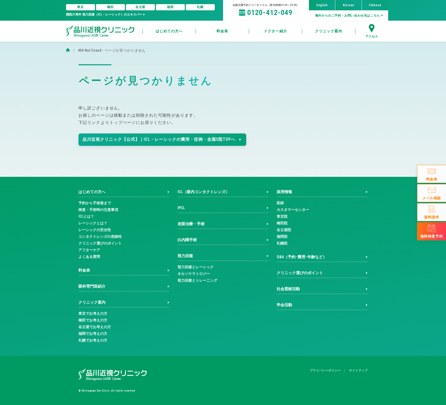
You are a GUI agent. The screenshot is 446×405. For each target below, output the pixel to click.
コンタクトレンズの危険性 (100, 236)
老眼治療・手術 (191, 223)
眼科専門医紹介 (92, 286)
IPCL (181, 207)
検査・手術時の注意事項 (98, 210)
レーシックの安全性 (94, 230)
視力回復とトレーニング (197, 280)
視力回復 (185, 255)
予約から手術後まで (94, 203)
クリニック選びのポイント (100, 243)
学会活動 (284, 305)
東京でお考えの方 (92, 313)
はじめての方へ (92, 191)
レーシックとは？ (92, 223)
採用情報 (284, 191)
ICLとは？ (86, 216)
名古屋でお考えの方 (94, 327)
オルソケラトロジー (194, 274)
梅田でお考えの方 (92, 320)
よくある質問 (89, 257)
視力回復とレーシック (196, 267)
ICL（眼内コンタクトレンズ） (203, 191)
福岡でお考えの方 (92, 333)
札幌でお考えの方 (92, 340)
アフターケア (89, 250)
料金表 (84, 270)
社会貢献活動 (288, 289)
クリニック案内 (92, 302)
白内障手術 (187, 239)
